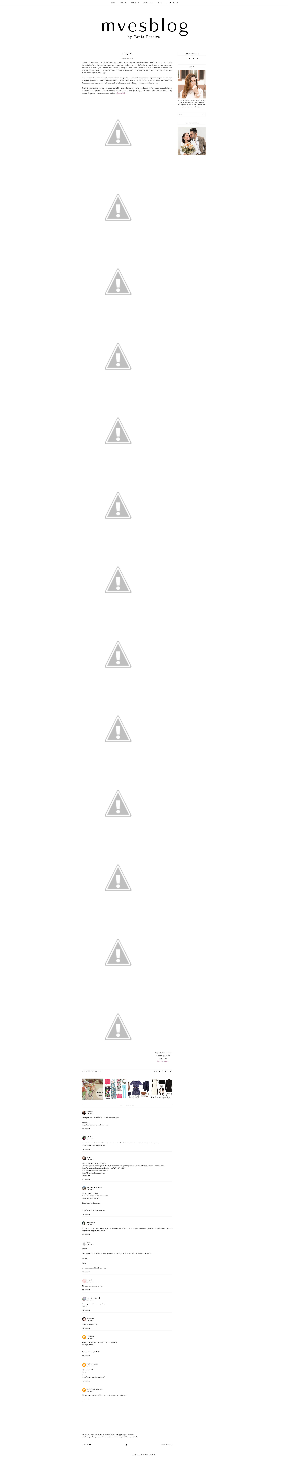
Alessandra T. (91, 1318)
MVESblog (141, 1455)
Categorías (148, 3)
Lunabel (89, 1280)
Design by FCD (150, 1455)
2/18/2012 (90, 1113)
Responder (86, 1128)
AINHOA (89, 1137)
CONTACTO (135, 3)
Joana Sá (90, 1112)
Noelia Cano (91, 1222)
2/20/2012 (90, 1391)
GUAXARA (90, 1336)
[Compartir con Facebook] (162, 1071)
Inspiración (96, 1071)
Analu (88, 1157)
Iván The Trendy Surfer (94, 1187)
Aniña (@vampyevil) (93, 1298)
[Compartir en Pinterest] (165, 1071)
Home (113, 3)
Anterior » (166, 1445)
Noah (88, 1243)
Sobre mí (123, 3)
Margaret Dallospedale (94, 1389)
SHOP (160, 3)
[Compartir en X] (159, 1071)
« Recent (86, 1445)
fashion (87, 1071)
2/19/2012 (90, 1320)
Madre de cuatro (92, 1364)
